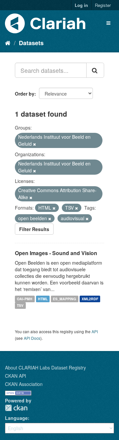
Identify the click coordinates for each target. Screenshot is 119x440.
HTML (43, 298)
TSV (20, 305)
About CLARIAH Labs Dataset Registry (45, 367)
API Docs (32, 338)
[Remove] (34, 144)
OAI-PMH (24, 298)
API (95, 331)
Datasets (31, 43)
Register (103, 5)
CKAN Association (24, 384)
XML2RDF (90, 298)
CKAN (16, 407)
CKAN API (15, 375)
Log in (81, 5)
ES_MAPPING (64, 298)
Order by (24, 93)
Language (16, 418)
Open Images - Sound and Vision (56, 253)
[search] (95, 70)
